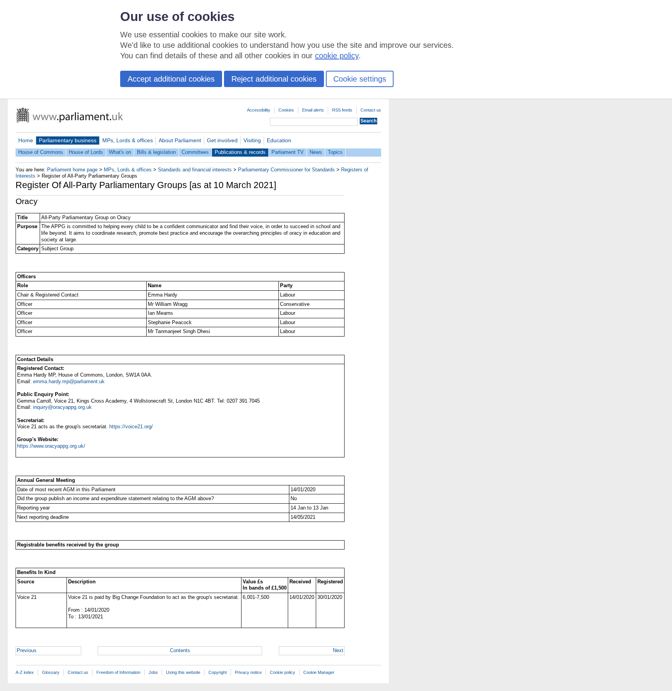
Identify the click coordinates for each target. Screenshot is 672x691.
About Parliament (180, 140)
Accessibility (258, 110)
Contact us (370, 110)
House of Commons (40, 152)
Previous (27, 650)
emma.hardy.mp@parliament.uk (69, 381)
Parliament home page (72, 170)
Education (279, 140)
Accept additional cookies (171, 79)
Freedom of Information (118, 672)
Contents (180, 650)
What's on (120, 152)
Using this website (183, 672)
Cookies (286, 110)
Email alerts (313, 110)
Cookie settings (359, 79)
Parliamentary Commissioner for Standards (286, 170)
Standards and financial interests (195, 170)
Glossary (51, 672)
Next (338, 650)
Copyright (217, 672)
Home (25, 140)
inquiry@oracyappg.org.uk (62, 407)
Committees (195, 152)
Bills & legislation (156, 152)
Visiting (252, 140)
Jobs (153, 672)
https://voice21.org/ (131, 426)
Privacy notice (248, 672)
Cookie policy (282, 672)
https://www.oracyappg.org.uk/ (51, 446)
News (316, 152)
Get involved (222, 140)
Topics (335, 152)
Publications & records (240, 152)
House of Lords (86, 152)
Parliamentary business (67, 140)
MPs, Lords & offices (127, 140)
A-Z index (25, 672)
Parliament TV (287, 152)
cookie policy (337, 55)
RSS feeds (342, 110)
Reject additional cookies (274, 79)
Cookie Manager (318, 672)
